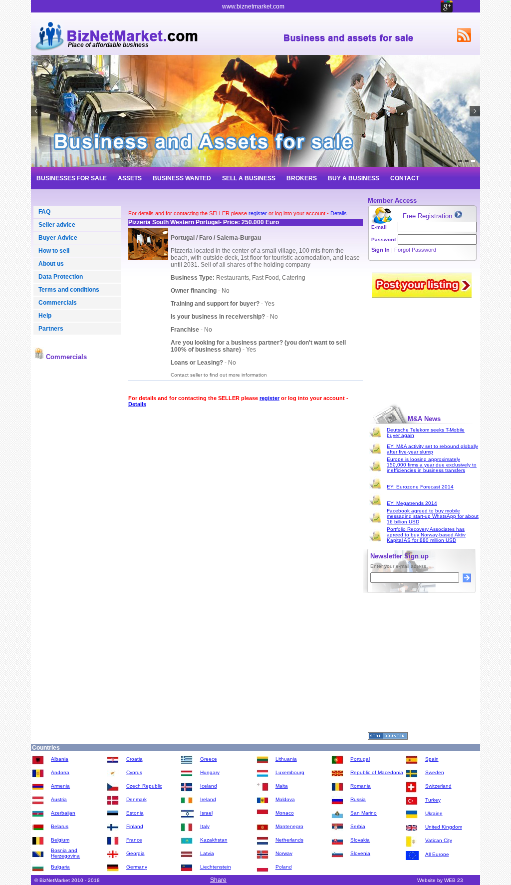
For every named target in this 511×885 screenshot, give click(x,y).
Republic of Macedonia (376, 772)
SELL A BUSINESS (248, 178)
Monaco (284, 813)
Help (44, 315)
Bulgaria (60, 867)
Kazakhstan (214, 840)
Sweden (434, 772)
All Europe (437, 854)
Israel (206, 813)
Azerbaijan (63, 813)
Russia (358, 799)
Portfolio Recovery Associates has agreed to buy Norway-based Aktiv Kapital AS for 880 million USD (426, 534)
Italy (205, 826)
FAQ (44, 211)
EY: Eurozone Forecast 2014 (420, 486)
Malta (281, 786)
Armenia (60, 786)
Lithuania (286, 759)
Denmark (136, 799)
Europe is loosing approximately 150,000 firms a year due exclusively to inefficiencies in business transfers (432, 464)
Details (338, 213)
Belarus (59, 826)
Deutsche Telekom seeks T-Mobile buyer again (426, 432)
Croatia (134, 759)
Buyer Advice (57, 237)
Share (218, 880)
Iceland (208, 786)
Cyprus (134, 772)
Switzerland (438, 786)
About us (51, 263)
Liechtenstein (215, 867)
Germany (136, 867)
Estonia (135, 813)
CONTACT (404, 178)
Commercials (57, 302)
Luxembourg (289, 772)
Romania (360, 786)
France (134, 840)
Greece (208, 759)
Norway (283, 853)
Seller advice (56, 224)
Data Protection (60, 276)
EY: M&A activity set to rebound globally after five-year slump (432, 448)
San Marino (363, 813)
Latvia (207, 853)
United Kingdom (443, 827)
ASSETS (130, 178)
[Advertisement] (77, 520)
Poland (283, 867)
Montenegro (289, 826)
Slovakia (360, 840)
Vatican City (438, 840)
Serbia (357, 826)
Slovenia (360, 853)
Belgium (60, 840)
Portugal (360, 759)
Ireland (208, 799)
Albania (59, 759)
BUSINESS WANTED (182, 178)
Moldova (285, 799)
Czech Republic (144, 786)
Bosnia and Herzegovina (65, 853)
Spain (432, 759)
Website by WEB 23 (440, 880)
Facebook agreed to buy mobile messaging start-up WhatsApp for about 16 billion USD (433, 516)
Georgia (135, 853)
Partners (50, 328)
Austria (59, 799)
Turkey (433, 800)
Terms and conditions (68, 289)
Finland (134, 826)
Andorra (60, 772)
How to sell (53, 250)
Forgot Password (415, 250)
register (258, 213)
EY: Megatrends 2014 (412, 503)
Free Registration (428, 216)
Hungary (210, 772)
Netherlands (289, 840)
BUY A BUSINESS (353, 178)
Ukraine (434, 813)
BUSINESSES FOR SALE (71, 178)
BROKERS (301, 178)
